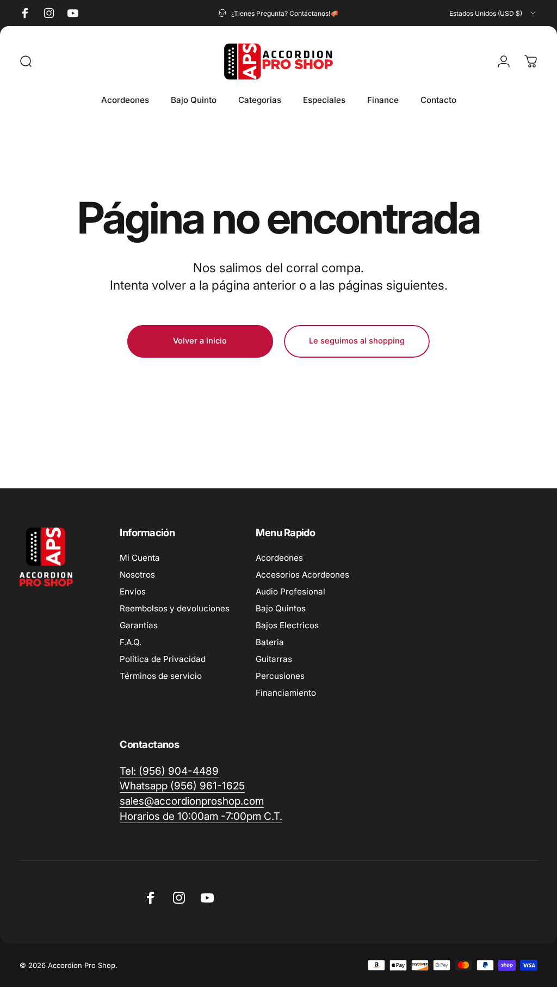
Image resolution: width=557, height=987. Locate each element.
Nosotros (137, 574)
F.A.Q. (130, 642)
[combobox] (493, 13)
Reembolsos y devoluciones (175, 608)
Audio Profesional (290, 591)
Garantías (139, 625)
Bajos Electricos (287, 625)
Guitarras (274, 659)
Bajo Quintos (281, 608)
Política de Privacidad (163, 659)
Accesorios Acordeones (302, 574)
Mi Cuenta (140, 558)
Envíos (133, 591)
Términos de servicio (161, 676)
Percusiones (280, 676)
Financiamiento (286, 693)
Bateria (270, 642)
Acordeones (279, 558)
